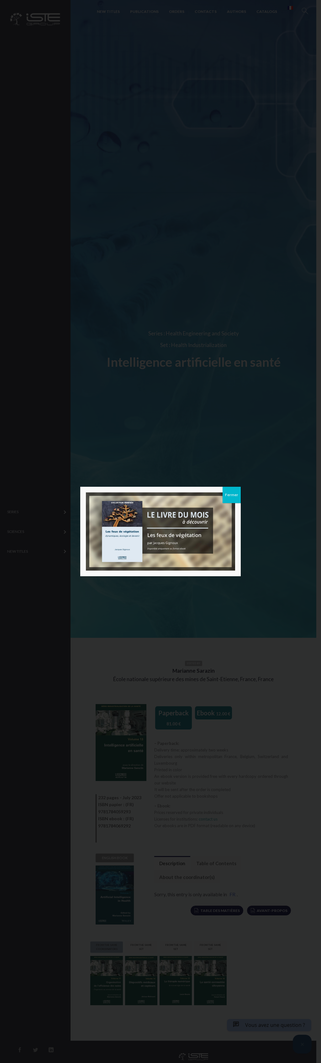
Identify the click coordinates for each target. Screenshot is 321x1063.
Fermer (231, 494)
